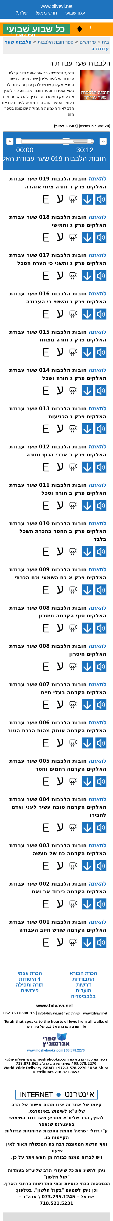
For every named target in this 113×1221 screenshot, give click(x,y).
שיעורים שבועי (29, 19)
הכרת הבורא (83, 973)
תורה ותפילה (30, 985)
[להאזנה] (100, 199)
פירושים (88, 41)
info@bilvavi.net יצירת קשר (59, 1013)
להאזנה (10, 141)
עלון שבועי (75, 13)
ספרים (57, 19)
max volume (103, 141)
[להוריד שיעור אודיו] (87, 199)
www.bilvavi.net (56, 6)
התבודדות (83, 979)
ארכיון (77, 19)
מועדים (83, 990)
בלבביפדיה (83, 996)
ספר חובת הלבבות (56, 41)
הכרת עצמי (30, 973)
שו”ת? (21, 13)
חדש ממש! (46, 13)
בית (105, 41)
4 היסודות (29, 979)
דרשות (83, 985)
